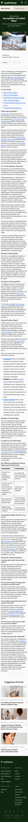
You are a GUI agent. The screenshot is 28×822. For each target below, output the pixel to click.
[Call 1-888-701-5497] (22, 3)
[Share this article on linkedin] (14, 62)
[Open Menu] (25, 2)
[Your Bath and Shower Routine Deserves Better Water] (14, 691)
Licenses (17, 794)
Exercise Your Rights (21, 797)
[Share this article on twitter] (11, 61)
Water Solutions (5, 773)
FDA (14, 326)
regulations (22, 641)
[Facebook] (18, 811)
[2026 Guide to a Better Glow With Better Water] (14, 738)
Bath (2, 779)
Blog (2, 792)
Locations (18, 776)
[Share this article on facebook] (19, 62)
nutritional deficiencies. (16, 611)
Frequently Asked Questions (12, 108)
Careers (17, 773)
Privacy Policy (19, 792)
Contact (17, 779)
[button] (5, 62)
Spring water (5, 114)
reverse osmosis (6, 332)
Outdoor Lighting (5, 781)
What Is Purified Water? (10, 95)
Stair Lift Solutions (6, 776)
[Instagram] (22, 811)
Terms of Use (18, 789)
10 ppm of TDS (19, 341)
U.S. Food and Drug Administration (12, 120)
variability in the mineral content (12, 305)
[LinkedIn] (5, 811)
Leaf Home (11, 549)
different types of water (14, 77)
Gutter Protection (6, 771)
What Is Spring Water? (10, 92)
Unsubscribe (18, 800)
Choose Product (19, 8)
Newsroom (4, 789)
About (16, 771)
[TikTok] (14, 811)
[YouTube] (10, 811)
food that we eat (14, 615)
